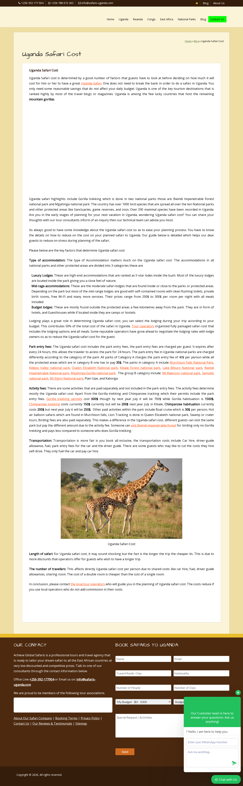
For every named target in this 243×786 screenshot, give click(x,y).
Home (110, 19)
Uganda (123, 19)
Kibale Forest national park (140, 368)
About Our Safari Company (33, 718)
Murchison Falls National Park (191, 362)
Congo (151, 19)
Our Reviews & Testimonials (52, 723)
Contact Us (217, 19)
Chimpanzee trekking (44, 404)
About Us (219, 3)
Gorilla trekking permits (64, 399)
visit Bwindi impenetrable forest (153, 425)
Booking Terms (66, 718)
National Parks (187, 19)
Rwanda (138, 19)
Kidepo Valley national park (49, 368)
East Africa (166, 19)
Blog (205, 3)
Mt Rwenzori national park (181, 373)
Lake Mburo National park (182, 368)
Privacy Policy (90, 718)
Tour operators (143, 326)
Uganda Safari (91, 83)
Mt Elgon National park (66, 378)
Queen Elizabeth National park (95, 368)
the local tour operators (88, 584)
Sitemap (81, 723)
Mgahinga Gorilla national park (93, 373)
